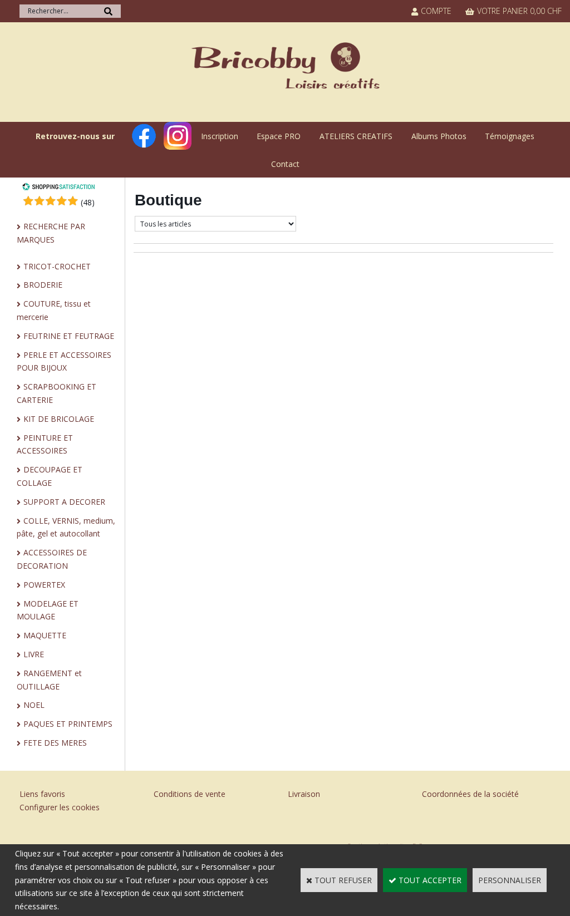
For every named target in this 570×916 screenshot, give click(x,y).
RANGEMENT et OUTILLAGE (49, 680)
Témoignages (509, 136)
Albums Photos (438, 136)
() (88, 202)
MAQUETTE (44, 635)
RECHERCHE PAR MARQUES (51, 233)
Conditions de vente (189, 794)
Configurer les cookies (59, 807)
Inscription (219, 136)
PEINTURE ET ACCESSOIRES (45, 444)
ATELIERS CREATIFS (356, 136)
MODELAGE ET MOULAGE (47, 610)
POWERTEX (44, 584)
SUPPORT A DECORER (64, 501)
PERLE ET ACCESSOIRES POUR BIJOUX (64, 361)
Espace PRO (279, 136)
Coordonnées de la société (470, 794)
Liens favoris (42, 794)
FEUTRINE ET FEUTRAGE (68, 336)
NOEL (34, 705)
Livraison (304, 794)
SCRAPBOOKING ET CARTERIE (56, 393)
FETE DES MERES (55, 742)
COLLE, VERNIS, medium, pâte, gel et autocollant (66, 527)
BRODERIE (42, 284)
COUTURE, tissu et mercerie (54, 310)
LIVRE (33, 654)
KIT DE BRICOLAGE (58, 418)
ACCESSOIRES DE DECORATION (52, 559)
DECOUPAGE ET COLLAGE (49, 476)
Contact (285, 164)
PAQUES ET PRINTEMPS (67, 723)
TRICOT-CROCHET (57, 266)
